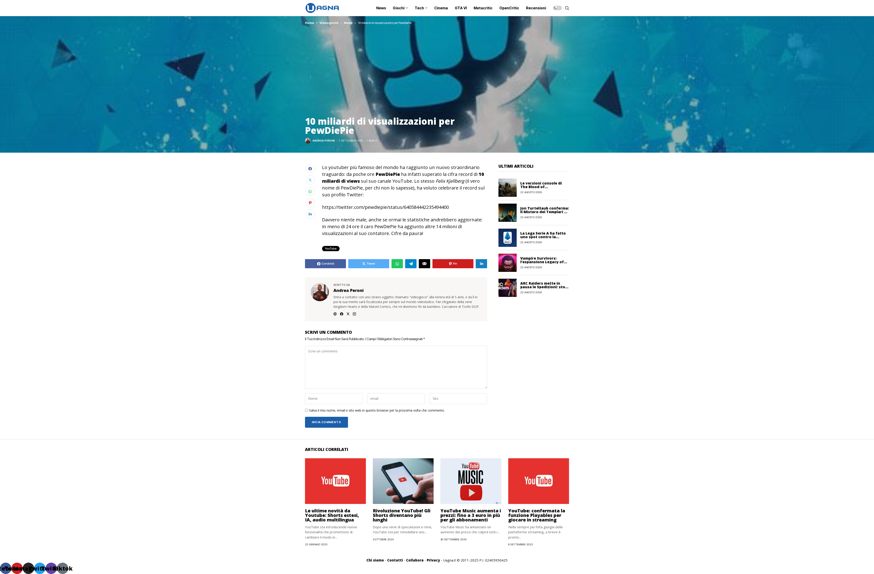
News (348, 23)
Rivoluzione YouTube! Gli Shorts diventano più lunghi (401, 515)
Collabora (415, 560)
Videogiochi (329, 23)
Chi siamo (375, 560)
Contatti (395, 560)
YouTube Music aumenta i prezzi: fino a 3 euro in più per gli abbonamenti (470, 515)
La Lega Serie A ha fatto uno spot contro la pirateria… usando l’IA (543, 237)
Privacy (433, 560)
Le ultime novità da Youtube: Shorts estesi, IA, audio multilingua (332, 515)
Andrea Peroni (324, 140)
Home (309, 23)
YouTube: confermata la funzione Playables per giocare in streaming (536, 515)
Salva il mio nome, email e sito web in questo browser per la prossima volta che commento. (377, 410)
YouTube (331, 248)
